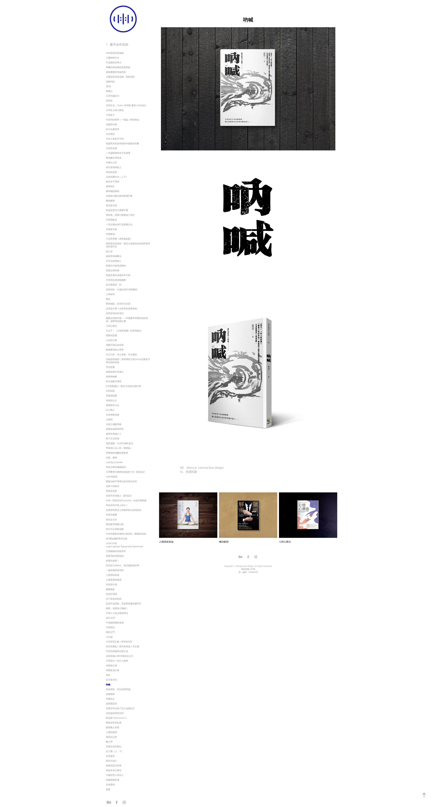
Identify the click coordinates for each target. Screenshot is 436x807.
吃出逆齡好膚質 (113, 381)
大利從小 (110, 114)
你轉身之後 (111, 665)
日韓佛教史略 (112, 414)
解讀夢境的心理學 (115, 349)
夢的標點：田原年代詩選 (118, 303)
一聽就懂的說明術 (115, 570)
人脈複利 (110, 294)
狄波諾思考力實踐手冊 (117, 210)
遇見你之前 (111, 736)
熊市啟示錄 (111, 205)
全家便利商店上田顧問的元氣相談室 (123, 509)
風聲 (108, 789)
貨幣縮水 (110, 186)
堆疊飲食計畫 (112, 670)
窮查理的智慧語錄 (115, 555)
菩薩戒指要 (111, 395)
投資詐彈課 (111, 594)
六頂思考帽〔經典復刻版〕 (119, 238)
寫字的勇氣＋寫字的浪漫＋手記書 (122, 646)
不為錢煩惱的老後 (115, 622)
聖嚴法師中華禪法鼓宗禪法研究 (121, 481)
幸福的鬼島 (111, 172)
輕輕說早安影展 (113, 722)
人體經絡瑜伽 (112, 574)
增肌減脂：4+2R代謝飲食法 (119, 443)
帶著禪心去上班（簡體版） (119, 448)
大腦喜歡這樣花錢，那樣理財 (120, 76)
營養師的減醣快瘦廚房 (117, 452)
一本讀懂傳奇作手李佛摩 (118, 152)
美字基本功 (111, 679)
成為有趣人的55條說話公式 (119, 655)
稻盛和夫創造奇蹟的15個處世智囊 (122, 143)
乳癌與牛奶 (111, 584)
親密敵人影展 (112, 727)
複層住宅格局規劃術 (116, 265)
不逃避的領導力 (113, 62)
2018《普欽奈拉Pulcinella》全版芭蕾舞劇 (126, 500)
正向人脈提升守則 (115, 138)
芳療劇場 (110, 233)
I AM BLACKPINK (114, 462)
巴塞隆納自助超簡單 (116, 551)
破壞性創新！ (112, 560)
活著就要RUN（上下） (117, 176)
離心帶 (109, 741)
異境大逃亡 (111, 760)
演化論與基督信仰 (115, 713)
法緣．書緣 (111, 457)
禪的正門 (110, 632)
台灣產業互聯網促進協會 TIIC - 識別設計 (125, 471)
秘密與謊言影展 (113, 765)
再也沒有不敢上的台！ (117, 505)
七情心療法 (111, 325)
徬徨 (108, 674)
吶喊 (108, 684)
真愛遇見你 (111, 703)
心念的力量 (111, 340)
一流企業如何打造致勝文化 (119, 224)
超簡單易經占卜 (113, 433)
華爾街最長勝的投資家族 (118, 67)
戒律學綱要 (111, 376)
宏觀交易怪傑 (112, 270)
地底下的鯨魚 (112, 486)
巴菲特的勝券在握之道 (117, 651)
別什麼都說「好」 (115, 284)
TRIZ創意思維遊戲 (115, 52)
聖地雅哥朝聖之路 (115, 524)
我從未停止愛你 (113, 770)
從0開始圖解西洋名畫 (116, 538)
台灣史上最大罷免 (115, 110)
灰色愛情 (110, 784)
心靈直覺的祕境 (113, 579)
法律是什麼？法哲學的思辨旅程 (121, 308)
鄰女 (108, 298)
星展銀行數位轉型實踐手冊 (119, 195)
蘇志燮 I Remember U (116, 717)
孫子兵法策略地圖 (115, 529)
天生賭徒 (110, 133)
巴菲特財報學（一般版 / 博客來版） (123, 119)
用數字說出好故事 (115, 344)
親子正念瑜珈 (112, 438)
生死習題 (110, 390)
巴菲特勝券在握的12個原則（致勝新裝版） (127, 533)
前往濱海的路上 (113, 167)
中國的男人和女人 (115, 775)
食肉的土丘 (111, 400)
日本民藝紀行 (112, 95)
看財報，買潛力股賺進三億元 (120, 214)
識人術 (109, 251)
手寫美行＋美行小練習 (117, 660)
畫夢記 (109, 91)
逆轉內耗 (110, 81)
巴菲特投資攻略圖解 (116, 279)
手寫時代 (110, 627)
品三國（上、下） (115, 751)
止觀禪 (109, 419)
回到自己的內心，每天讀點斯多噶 (122, 565)
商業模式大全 (112, 405)
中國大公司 (111, 162)
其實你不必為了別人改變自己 (120, 708)
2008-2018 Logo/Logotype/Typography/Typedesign (124, 545)
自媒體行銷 (111, 124)
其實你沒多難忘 (113, 746)
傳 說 (108, 86)
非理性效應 (111, 148)
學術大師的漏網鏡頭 (116, 467)
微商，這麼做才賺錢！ (117, 608)
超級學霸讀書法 (113, 256)
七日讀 (109, 636)
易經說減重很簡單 (115, 428)
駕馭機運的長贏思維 (116, 72)
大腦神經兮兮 (112, 57)
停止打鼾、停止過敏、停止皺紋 (121, 354)
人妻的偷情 (111, 732)
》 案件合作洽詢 (117, 44)
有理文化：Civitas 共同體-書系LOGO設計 (126, 105)
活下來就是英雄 (113, 598)
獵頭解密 (110, 200)
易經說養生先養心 (115, 371)
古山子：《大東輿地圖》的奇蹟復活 (123, 330)
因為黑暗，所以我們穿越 (118, 689)
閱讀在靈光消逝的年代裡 (118, 275)
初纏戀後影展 (112, 779)
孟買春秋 (110, 755)
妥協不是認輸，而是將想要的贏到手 (123, 603)
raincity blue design (245, 566)
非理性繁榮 (111, 514)
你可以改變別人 (113, 260)
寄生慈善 (110, 367)
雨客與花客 (111, 490)
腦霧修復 (110, 589)
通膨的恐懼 (111, 335)
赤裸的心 (110, 698)
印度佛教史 (111, 219)
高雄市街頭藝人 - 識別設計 (119, 495)
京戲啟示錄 (111, 229)
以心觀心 (110, 409)
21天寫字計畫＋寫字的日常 (119, 641)
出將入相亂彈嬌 (113, 424)
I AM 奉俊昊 (112, 476)
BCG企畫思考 (112, 129)
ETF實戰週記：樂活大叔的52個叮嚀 (123, 386)
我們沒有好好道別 (115, 313)
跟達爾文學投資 (113, 157)
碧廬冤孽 (110, 694)
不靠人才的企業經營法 (117, 613)
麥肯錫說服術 (112, 191)
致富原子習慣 (112, 181)
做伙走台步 (111, 519)
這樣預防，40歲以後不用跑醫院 (121, 289)
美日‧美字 (110, 617)
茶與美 (109, 100)
